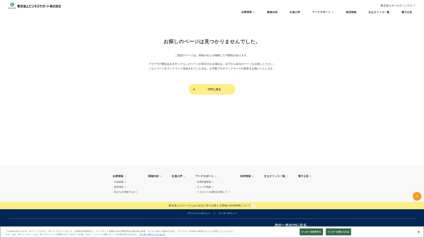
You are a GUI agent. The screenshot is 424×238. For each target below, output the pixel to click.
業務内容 (272, 12)
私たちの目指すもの (124, 192)
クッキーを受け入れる (338, 232)
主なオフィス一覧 (379, 12)
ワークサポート (204, 176)
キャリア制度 (204, 187)
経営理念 (119, 187)
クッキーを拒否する (311, 232)
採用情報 (351, 12)
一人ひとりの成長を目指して (212, 192)
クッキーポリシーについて (152, 234)
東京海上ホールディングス (396, 5)
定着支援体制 (204, 181)
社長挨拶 (119, 181)
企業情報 (118, 176)
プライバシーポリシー (198, 213)
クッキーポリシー (227, 213)
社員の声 (295, 12)
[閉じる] (418, 232)
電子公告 (406, 12)
